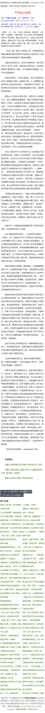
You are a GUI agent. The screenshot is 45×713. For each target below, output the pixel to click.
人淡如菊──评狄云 (29, 505)
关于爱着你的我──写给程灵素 (33, 524)
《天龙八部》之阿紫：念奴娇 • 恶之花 (11, 536)
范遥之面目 (4, 685)
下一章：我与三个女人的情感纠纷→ (12, 495)
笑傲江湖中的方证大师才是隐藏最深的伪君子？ (33, 616)
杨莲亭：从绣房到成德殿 (31, 620)
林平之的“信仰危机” (29, 551)
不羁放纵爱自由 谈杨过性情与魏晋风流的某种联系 (33, 663)
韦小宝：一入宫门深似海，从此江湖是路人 (33, 666)
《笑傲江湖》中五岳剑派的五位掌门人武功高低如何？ (33, 597)
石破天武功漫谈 (28, 609)
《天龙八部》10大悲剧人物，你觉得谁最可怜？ (33, 547)
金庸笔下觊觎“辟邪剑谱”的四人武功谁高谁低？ (11, 689)
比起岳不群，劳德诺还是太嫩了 (33, 678)
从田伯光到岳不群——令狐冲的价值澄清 (10, 582)
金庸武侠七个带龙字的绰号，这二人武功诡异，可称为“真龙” (11, 655)
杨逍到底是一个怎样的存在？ (10, 670)
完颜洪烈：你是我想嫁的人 (10, 635)
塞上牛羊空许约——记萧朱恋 (10, 551)
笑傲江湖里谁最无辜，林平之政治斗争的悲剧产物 (33, 563)
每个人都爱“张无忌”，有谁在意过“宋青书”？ (11, 589)
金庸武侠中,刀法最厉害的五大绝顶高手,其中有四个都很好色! (11, 563)
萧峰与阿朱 (26, 536)
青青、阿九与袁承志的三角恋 (33, 612)
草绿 (25, 24)
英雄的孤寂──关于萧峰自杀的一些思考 (11, 520)
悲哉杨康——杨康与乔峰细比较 (33, 659)
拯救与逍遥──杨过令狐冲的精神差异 (11, 528)
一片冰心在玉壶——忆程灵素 (33, 574)
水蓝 (21, 24)
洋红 (14, 24)
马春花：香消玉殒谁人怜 (31, 643)
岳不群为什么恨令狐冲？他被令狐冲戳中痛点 (33, 693)
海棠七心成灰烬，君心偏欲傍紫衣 (10, 505)
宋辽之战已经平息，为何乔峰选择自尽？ (10, 666)
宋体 (39, 24)
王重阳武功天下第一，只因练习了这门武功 (33, 559)
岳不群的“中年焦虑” (7, 662)
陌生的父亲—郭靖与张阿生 (32, 605)
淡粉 (18, 24)
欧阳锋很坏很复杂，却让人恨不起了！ (33, 639)
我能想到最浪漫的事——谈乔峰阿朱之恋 (10, 547)
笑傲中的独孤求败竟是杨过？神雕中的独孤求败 (10, 586)
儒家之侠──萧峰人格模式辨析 (11, 578)
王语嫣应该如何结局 (7, 651)
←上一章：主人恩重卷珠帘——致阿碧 (12, 491)
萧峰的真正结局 (28, 566)
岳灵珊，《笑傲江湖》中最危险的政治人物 (33, 543)
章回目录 (29, 491)
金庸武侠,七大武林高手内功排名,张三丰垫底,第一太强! (33, 528)
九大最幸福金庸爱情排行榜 (10, 643)
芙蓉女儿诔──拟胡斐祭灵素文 (33, 593)
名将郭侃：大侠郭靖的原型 (32, 589)
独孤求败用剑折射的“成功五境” (33, 670)
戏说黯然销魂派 (6, 601)
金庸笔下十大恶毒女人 (8, 559)
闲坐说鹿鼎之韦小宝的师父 (10, 570)
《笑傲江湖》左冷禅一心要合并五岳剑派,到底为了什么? (10, 620)
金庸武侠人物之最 (6, 678)
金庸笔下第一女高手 (29, 674)
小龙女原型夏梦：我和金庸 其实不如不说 (11, 513)
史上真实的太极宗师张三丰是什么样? (33, 628)
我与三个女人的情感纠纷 (9, 693)
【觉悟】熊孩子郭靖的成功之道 (10, 524)
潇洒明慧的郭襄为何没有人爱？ (10, 605)
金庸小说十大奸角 (28, 578)
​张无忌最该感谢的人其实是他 (10, 659)
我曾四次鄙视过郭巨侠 (8, 539)
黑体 (2, 26)
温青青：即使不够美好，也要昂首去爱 (33, 540)
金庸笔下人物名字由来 (30, 509)
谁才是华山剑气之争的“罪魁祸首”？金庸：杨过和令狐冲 (33, 582)
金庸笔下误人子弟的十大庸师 (10, 647)
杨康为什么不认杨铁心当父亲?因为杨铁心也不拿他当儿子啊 (11, 628)
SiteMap (35, 709)
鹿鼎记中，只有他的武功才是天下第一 (33, 647)
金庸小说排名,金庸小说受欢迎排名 (19, 478)
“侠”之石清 (4, 632)
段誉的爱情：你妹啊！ (8, 639)
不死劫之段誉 (5, 509)
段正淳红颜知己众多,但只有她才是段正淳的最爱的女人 (33, 686)
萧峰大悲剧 (4, 543)
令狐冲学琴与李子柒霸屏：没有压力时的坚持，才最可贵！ (10, 574)
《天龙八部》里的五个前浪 (10, 612)
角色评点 (31, 6)
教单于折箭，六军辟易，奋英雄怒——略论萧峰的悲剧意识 (10, 624)
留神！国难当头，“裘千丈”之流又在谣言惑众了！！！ (11, 566)
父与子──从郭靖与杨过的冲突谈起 (33, 655)
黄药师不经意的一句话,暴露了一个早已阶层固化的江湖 (33, 682)
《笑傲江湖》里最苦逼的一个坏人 (33, 516)
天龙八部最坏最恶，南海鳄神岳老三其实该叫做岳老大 (10, 516)
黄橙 (11, 24)
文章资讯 (23, 6)
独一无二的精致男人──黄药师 (33, 532)
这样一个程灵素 (28, 512)
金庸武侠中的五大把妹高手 (10, 555)
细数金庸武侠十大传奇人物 (32, 651)
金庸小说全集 (14, 6)
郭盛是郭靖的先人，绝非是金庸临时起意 (33, 624)
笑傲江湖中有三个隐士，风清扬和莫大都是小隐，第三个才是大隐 (33, 636)
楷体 (12, 26)
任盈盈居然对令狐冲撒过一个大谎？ (10, 609)
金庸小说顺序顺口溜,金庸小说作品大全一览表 (23, 465)
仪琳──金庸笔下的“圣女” (9, 674)
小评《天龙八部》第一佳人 (32, 632)
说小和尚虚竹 (27, 689)
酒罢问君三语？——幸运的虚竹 (33, 555)
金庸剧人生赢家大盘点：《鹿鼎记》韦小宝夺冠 (33, 570)
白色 (28, 24)
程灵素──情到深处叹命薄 (9, 616)
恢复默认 (36, 26)
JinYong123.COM (37, 3)
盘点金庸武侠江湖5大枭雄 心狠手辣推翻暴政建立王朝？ (10, 593)
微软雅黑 (7, 26)
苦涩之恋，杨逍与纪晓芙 (31, 520)
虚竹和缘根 (4, 597)
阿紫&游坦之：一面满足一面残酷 (11, 532)
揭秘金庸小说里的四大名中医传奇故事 (10, 682)
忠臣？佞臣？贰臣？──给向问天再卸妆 (33, 586)
